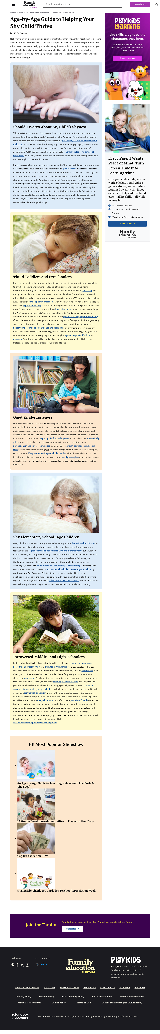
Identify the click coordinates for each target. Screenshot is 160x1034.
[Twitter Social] (22, 965)
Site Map (125, 987)
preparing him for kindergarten (54, 438)
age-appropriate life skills (77, 335)
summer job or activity (35, 693)
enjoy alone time (45, 700)
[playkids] (127, 56)
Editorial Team (69, 987)
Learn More (126, 223)
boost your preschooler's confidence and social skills (38, 328)
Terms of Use (84, 1002)
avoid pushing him (70, 457)
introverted (87, 670)
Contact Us (107, 987)
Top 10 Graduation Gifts (32, 856)
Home (13, 12)
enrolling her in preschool (40, 302)
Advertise (90, 987)
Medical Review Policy (132, 996)
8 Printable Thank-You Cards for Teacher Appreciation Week (56, 890)
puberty (76, 663)
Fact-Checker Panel (102, 996)
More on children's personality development (35, 723)
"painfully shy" (69, 169)
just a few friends (79, 700)
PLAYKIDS (139, 987)
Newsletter (140, 4)
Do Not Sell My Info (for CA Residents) (122, 1002)
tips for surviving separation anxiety (80, 316)
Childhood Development (37, 12)
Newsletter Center (27, 987)
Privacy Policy (23, 996)
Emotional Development (63, 12)
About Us (49, 987)
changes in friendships (56, 667)
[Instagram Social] (27, 965)
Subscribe (71, 929)
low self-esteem (63, 309)
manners (17, 339)
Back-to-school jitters (83, 543)
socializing (87, 290)
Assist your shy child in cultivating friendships (69, 569)
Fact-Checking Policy (73, 996)
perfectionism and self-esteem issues (31, 446)
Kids (21, 12)
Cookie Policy (59, 1002)
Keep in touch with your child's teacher (47, 453)
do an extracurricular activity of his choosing (58, 566)
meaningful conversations (65, 682)
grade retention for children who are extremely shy (56, 551)
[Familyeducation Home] (81, 966)
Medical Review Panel (29, 1002)
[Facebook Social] (17, 965)
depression (29, 678)
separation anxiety (32, 305)
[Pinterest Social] (13, 965)
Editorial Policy (46, 996)
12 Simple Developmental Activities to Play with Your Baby (55, 821)
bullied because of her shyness (64, 580)
